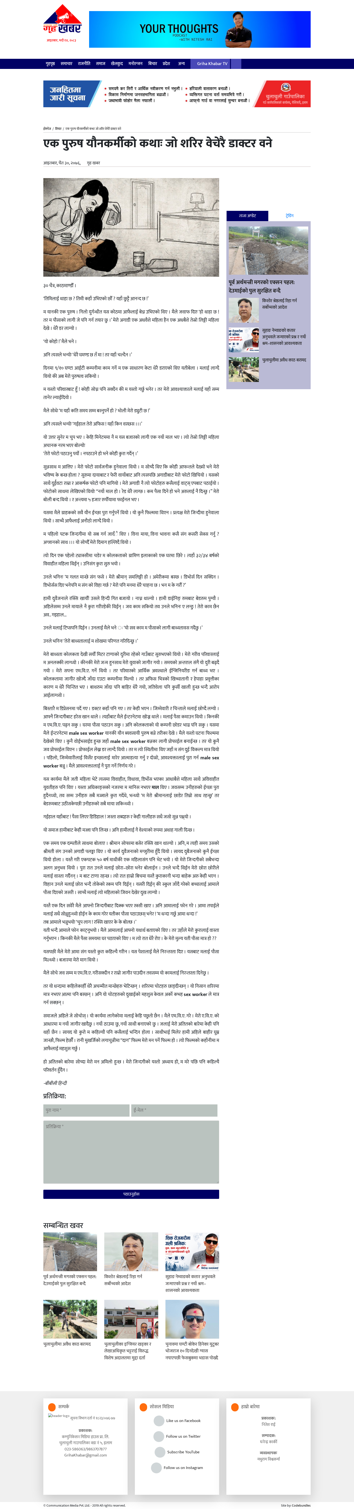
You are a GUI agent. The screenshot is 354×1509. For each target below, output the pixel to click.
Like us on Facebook (182, 1420)
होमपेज (47, 129)
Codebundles (301, 1505)
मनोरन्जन (136, 63)
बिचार (152, 63)
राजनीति (84, 63)
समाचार (66, 63)
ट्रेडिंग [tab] (290, 216)
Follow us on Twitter (182, 1436)
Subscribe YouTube (182, 1452)
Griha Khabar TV (212, 63)
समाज (100, 63)
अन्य (182, 63)
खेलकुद (117, 63)
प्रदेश (167, 63)
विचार (58, 129)
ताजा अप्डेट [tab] (247, 216)
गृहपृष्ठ (50, 63)
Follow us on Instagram (182, 1467)
